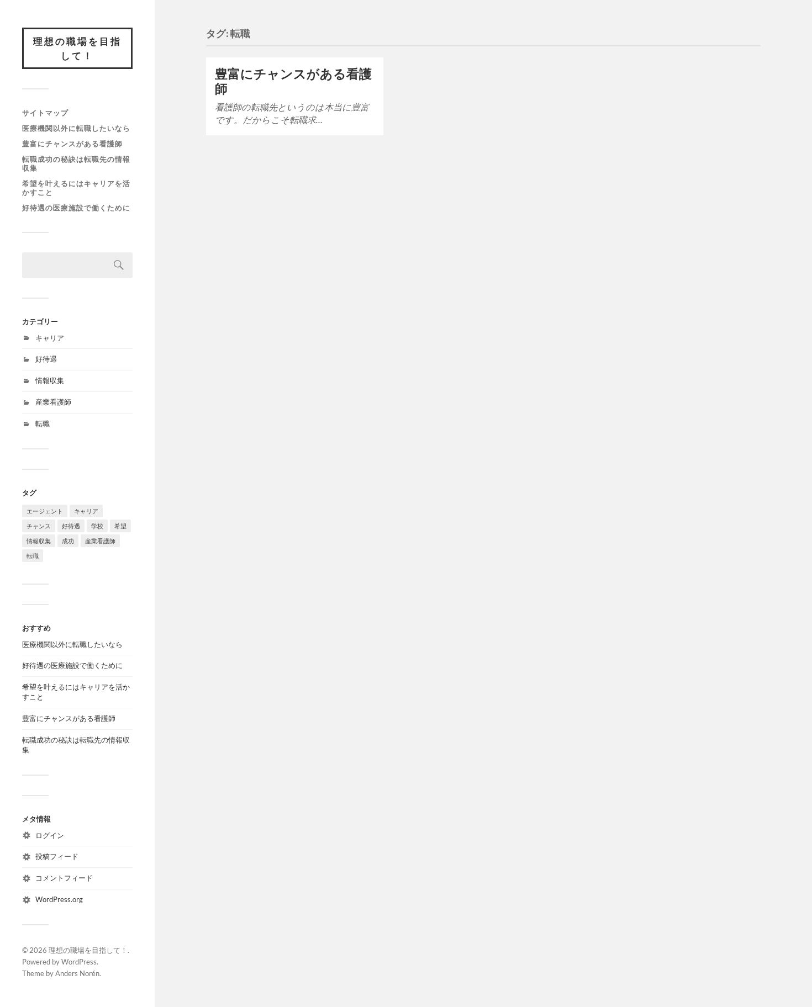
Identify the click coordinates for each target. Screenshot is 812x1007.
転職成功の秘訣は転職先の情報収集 (76, 163)
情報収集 (49, 380)
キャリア (49, 337)
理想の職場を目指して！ (77, 48)
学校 (97, 525)
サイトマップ (45, 112)
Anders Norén (77, 973)
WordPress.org (59, 899)
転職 (42, 423)
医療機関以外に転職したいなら (76, 128)
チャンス (39, 525)
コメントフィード (64, 877)
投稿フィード (56, 856)
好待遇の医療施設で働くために (76, 207)
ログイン (49, 835)
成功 (68, 540)
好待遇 (46, 358)
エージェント (45, 511)
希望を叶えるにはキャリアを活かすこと (76, 188)
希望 (120, 525)
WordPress (79, 961)
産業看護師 (53, 402)
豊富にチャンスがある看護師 (72, 143)
